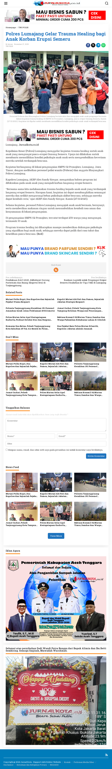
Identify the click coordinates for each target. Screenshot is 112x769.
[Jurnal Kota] (56, 3)
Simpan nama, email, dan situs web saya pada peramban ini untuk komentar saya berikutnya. (55, 450)
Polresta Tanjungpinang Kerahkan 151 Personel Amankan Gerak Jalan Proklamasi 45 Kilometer (30, 309)
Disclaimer (9, 764)
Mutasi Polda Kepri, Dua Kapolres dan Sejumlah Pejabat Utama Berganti (30, 300)
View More (56, 535)
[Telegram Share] (98, 45)
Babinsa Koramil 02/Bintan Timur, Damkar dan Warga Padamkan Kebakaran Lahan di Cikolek (81, 318)
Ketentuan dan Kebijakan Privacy (32, 764)
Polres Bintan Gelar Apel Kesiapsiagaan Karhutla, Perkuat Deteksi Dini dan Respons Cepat (28, 318)
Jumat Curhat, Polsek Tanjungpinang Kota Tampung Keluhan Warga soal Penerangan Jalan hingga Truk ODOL (79, 309)
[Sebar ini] (88, 45)
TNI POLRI (9, 46)
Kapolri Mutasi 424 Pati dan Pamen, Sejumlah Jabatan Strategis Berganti (80, 300)
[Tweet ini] (93, 45)
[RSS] (56, 270)
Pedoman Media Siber (84, 762)
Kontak (67, 762)
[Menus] (6, 3)
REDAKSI (54, 764)
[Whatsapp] (103, 45)
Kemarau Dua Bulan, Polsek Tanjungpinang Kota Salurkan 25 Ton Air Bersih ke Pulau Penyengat (28, 327)
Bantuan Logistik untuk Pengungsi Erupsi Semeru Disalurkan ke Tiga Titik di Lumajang (83, 280)
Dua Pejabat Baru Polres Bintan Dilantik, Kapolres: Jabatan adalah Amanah (77, 327)
